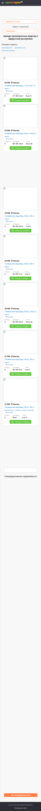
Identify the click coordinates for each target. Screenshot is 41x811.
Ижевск (7, 88)
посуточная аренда (8, 50)
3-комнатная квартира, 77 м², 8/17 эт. (20, 86)
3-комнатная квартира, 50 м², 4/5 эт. (19, 407)
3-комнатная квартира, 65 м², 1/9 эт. (19, 216)
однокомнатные (7, 48)
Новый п (18, 410)
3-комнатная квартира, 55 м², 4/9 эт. (19, 264)
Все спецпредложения (20, 795)
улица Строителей (28, 410)
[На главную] (16, 2)
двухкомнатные (20, 48)
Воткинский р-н (9, 410)
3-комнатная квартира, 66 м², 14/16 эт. (20, 133)
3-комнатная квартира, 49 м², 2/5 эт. (19, 359)
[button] (35, 68)
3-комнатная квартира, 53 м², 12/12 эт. (20, 312)
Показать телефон (22, 100)
